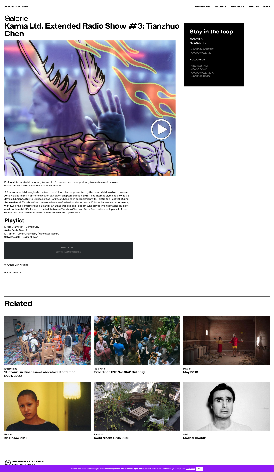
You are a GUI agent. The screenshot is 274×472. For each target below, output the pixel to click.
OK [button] (199, 469)
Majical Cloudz (194, 438)
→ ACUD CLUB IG (200, 76)
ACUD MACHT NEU (16, 6)
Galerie (220, 6)
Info (266, 6)
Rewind (8, 434)
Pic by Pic (99, 368)
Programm (202, 6)
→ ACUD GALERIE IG (202, 72)
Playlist (187, 368)
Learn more (190, 469)
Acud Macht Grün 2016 (111, 438)
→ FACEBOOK (198, 69)
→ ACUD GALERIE (200, 52)
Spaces (253, 6)
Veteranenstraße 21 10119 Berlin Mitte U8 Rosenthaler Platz (28, 465)
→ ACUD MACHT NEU (202, 49)
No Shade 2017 (15, 438)
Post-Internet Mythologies (22, 192)
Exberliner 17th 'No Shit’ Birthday (119, 372)
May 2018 (190, 372)
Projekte (237, 6)
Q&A (186, 434)
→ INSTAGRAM (199, 65)
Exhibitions (10, 368)
